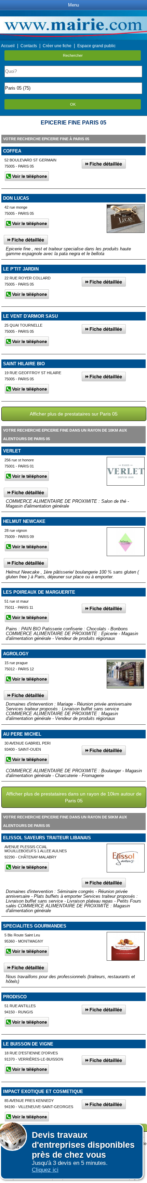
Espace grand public (96, 45)
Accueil (8, 45)
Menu (73, 5)
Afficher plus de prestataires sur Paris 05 (74, 414)
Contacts (29, 45)
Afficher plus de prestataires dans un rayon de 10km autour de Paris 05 (74, 797)
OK (73, 104)
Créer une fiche (57, 45)
